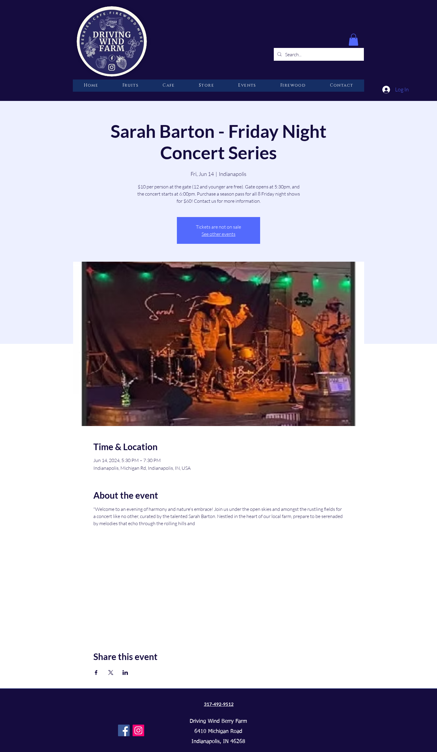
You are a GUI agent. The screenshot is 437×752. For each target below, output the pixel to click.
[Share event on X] (111, 672)
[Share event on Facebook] (96, 672)
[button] (353, 40)
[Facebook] (124, 730)
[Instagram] (138, 730)
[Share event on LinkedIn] (125, 672)
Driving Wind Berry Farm (218, 721)
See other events (218, 234)
